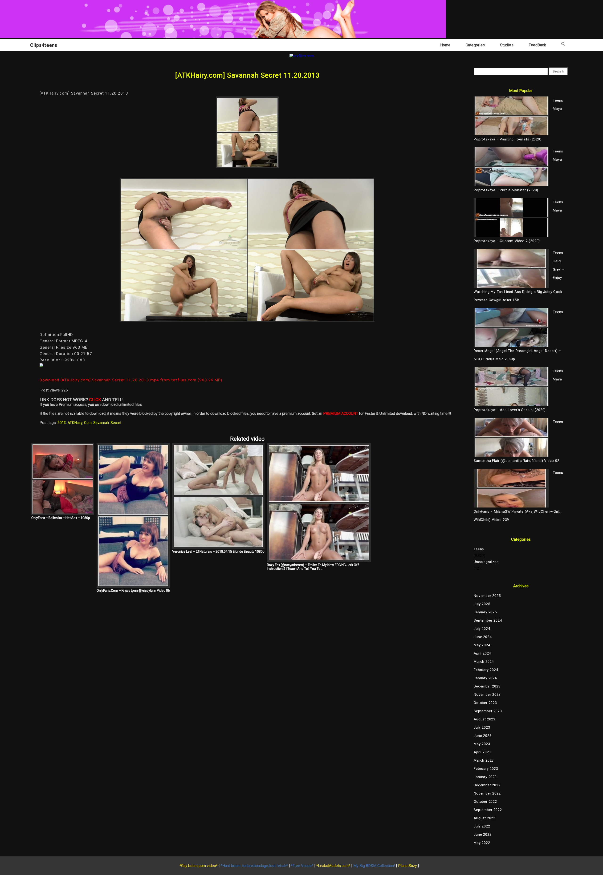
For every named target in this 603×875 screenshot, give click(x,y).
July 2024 (482, 629)
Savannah (101, 422)
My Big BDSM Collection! (374, 865)
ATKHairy (75, 422)
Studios (507, 45)
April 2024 (482, 653)
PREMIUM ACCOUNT (340, 413)
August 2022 (484, 818)
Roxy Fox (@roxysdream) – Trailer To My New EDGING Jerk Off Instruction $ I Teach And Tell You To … (313, 567)
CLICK (95, 399)
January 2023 (485, 777)
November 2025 (487, 596)
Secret (115, 422)
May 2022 (482, 843)
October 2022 (485, 801)
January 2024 (485, 678)
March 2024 (484, 661)
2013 (61, 422)
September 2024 (488, 620)
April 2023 (482, 752)
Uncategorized (486, 562)
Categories (475, 45)
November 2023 (487, 694)
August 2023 (484, 719)
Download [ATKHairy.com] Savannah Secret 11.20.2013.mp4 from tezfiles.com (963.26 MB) (131, 380)
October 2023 (485, 703)
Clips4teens (43, 45)
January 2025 (485, 612)
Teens (479, 549)
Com (88, 422)
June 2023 (482, 736)
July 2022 (482, 826)
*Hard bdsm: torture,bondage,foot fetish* (254, 865)
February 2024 (486, 670)
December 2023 (487, 686)
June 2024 (482, 637)
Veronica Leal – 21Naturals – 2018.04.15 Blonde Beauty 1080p (218, 551)
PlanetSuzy (407, 865)
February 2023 (486, 769)
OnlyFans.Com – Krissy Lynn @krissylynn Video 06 (133, 590)
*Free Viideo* (302, 865)
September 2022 (488, 810)
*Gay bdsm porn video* (198, 865)
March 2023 (484, 760)
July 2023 (482, 727)
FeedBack (537, 45)
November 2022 (487, 793)
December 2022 (487, 785)
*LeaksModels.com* (333, 865)
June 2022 (482, 834)
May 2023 (482, 744)
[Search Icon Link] (563, 45)
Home (445, 45)
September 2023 (488, 711)
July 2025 (482, 604)
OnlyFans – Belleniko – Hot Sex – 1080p (60, 518)
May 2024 (482, 645)
